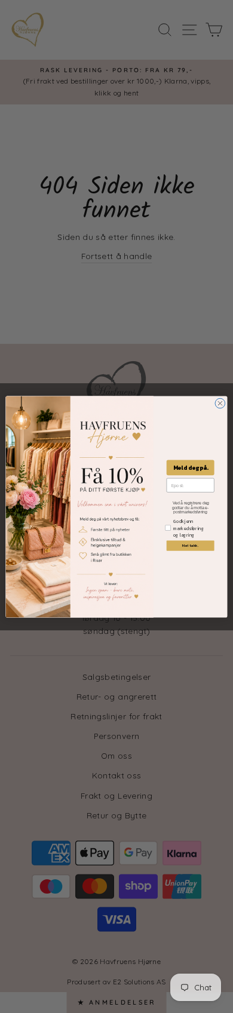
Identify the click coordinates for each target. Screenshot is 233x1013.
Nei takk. (190, 545)
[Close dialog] (220, 403)
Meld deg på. (190, 467)
